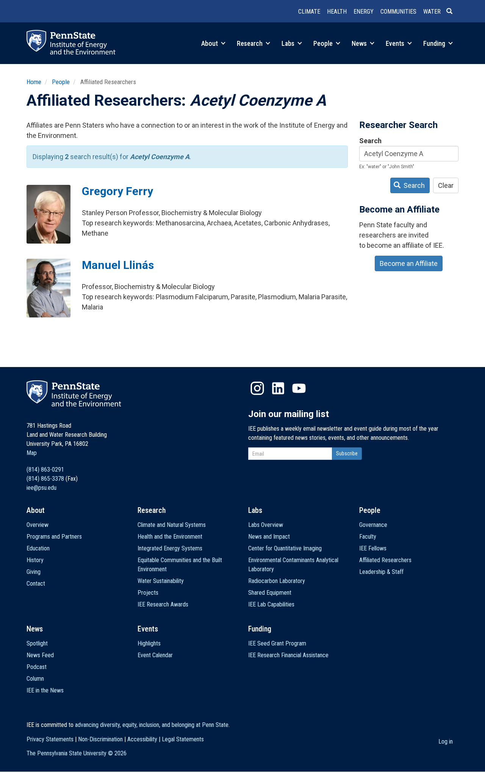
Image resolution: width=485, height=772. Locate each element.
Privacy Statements (50, 739)
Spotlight (37, 643)
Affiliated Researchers (385, 560)
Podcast (37, 666)
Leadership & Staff (381, 571)
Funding (435, 43)
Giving (34, 571)
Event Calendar (155, 655)
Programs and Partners (54, 536)
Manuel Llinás (118, 265)
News (360, 43)
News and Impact (269, 536)
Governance (373, 524)
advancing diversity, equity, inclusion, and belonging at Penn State (151, 724)
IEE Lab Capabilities (271, 604)
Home (34, 82)
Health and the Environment (170, 536)
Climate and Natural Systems (172, 524)
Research (250, 43)
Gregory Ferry (117, 191)
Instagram (257, 388)
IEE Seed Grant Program (277, 643)
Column (35, 678)
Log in (445, 741)
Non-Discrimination (100, 739)
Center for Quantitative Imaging (285, 548)
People (323, 43)
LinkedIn (278, 388)
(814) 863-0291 (45, 469)
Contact (36, 583)
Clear (446, 185)
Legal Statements (183, 739)
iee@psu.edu (41, 487)
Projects (148, 592)
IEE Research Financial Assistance (288, 655)
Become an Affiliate (409, 263)
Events (396, 43)
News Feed (40, 655)
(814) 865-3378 (45, 478)
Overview (37, 524)
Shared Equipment (269, 592)
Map (32, 452)
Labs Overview (265, 524)
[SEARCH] (452, 11)
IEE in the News (45, 690)
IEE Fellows (372, 548)
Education (38, 548)
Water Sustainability (161, 580)
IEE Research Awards (163, 604)
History (35, 560)
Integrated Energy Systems (170, 548)
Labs (289, 43)
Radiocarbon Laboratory (276, 580)
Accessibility (142, 739)
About (210, 43)
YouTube (299, 388)
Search (370, 141)
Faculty (367, 536)
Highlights (149, 643)
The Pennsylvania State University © (77, 753)
